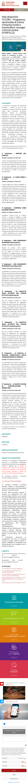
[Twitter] (2, 701)
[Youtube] (2, 684)
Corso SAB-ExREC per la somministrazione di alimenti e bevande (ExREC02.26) (13, 574)
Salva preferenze (14, 778)
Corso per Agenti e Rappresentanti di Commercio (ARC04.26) (11, 571)
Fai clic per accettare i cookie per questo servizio (14, 731)
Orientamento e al (14, 635)
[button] (26, 745)
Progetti (14, 671)
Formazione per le (14, 653)
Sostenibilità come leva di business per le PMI (13, 582)
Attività (7, 36)
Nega (14, 774)
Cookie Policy (10, 782)
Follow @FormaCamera (12, 702)
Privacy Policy (16, 782)
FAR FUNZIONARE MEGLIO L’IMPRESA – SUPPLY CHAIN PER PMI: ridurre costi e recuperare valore (14, 579)
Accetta (14, 770)
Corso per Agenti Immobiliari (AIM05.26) (12, 568)
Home (3, 36)
